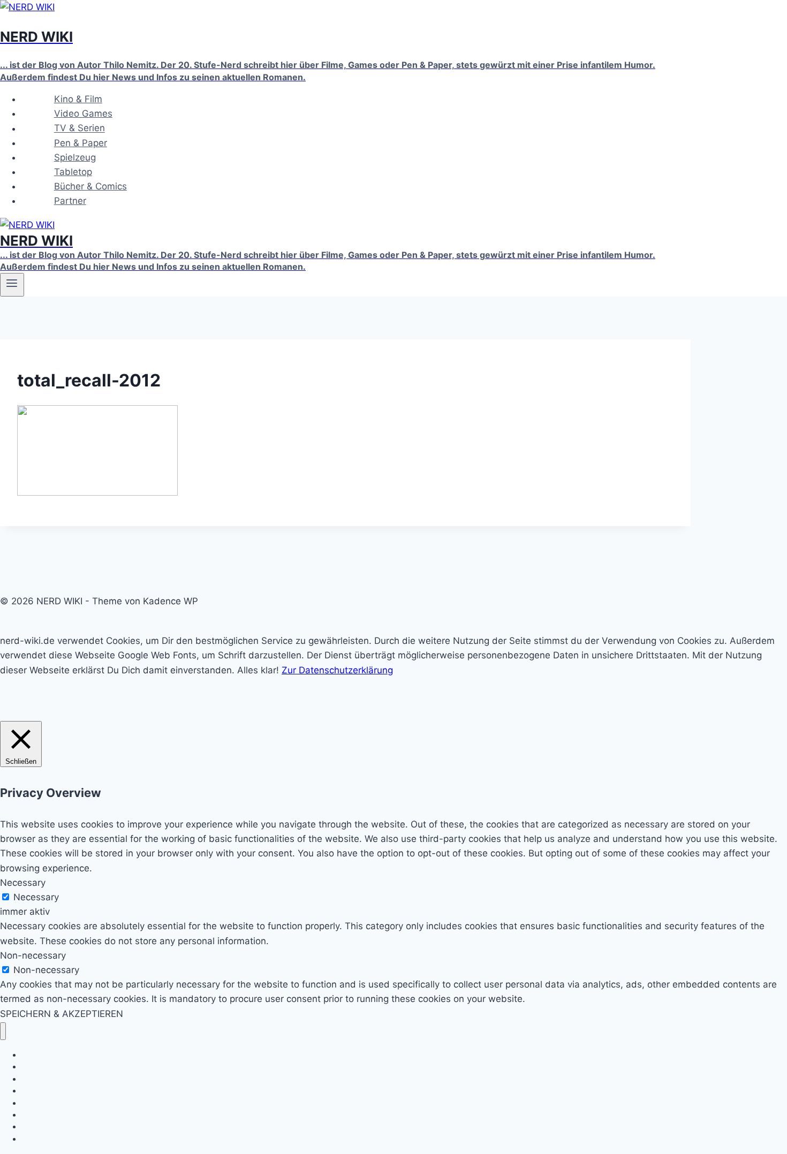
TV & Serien (79, 128)
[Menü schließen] (3, 1031)
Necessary (36, 897)
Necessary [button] (23, 882)
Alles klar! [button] (258, 670)
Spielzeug (75, 157)
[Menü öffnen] (12, 285)
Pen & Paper (80, 143)
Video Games (83, 113)
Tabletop (73, 171)
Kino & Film (78, 99)
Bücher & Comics (90, 186)
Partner (70, 200)
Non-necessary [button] (33, 955)
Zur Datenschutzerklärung (337, 670)
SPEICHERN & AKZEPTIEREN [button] (61, 1013)
